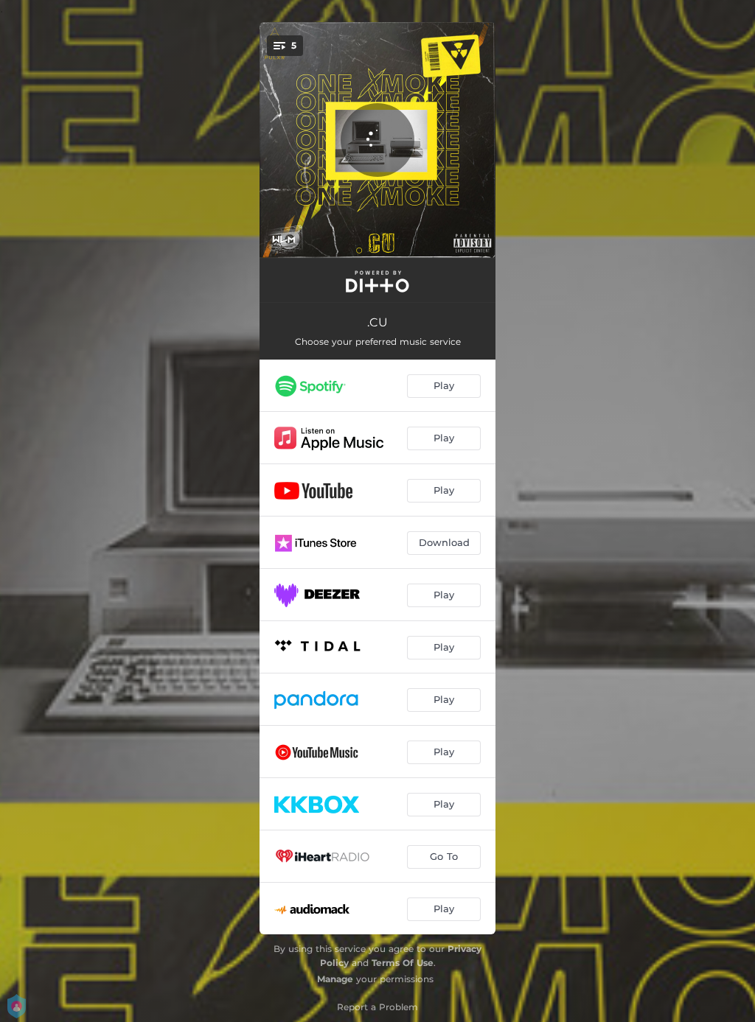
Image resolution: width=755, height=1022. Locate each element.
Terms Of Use (403, 962)
